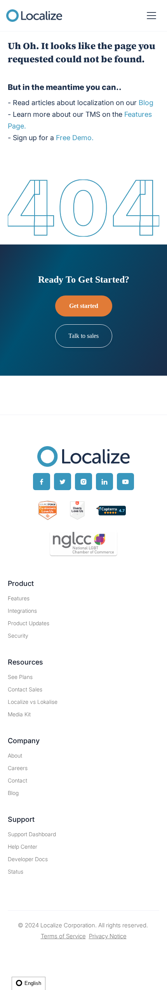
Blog (13, 793)
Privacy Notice (108, 936)
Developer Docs (28, 859)
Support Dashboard (32, 834)
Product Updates (28, 623)
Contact (17, 780)
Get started (83, 305)
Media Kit (19, 714)
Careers (18, 768)
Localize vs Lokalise (32, 701)
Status (15, 871)
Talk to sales (83, 335)
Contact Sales (25, 689)
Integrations (22, 610)
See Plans (20, 676)
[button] (151, 15)
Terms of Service (63, 936)
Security (18, 635)
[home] (34, 15)
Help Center (22, 846)
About (15, 755)
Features (19, 598)
